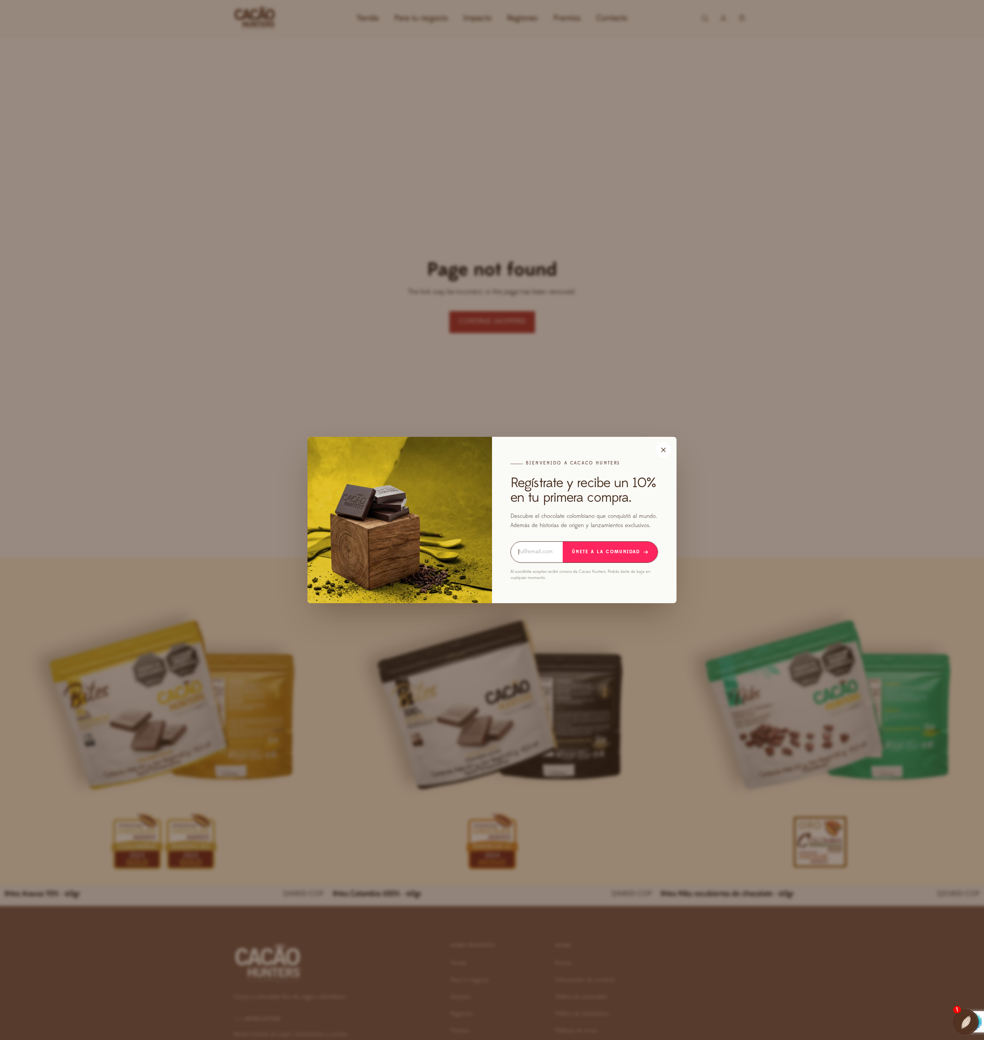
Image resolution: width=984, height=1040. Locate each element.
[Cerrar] (663, 450)
